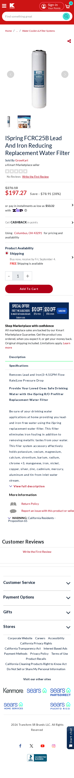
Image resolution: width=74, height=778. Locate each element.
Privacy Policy (39, 653)
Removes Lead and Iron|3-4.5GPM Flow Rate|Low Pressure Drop (37, 377)
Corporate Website (20, 638)
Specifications (18, 365)
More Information (23, 495)
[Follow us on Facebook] (20, 745)
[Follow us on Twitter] (31, 745)
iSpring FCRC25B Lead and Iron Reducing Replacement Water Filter (37, 145)
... (17, 30)
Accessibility (56, 638)
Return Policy (30, 503)
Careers (40, 638)
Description (17, 357)
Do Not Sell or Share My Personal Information (36, 669)
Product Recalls (36, 658)
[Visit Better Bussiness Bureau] (37, 757)
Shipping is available (26, 263)
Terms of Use (59, 653)
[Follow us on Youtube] (42, 745)
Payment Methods (15, 653)
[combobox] (37, 16)
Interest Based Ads (55, 648)
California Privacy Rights (36, 643)
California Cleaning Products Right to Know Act (36, 664)
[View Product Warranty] (13, 503)
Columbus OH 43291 (28, 233)
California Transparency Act (23, 648)
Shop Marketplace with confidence (29, 326)
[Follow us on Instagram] (54, 745)
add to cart (29, 288)
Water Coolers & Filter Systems (38, 30)
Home (8, 30)
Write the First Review (35, 176)
